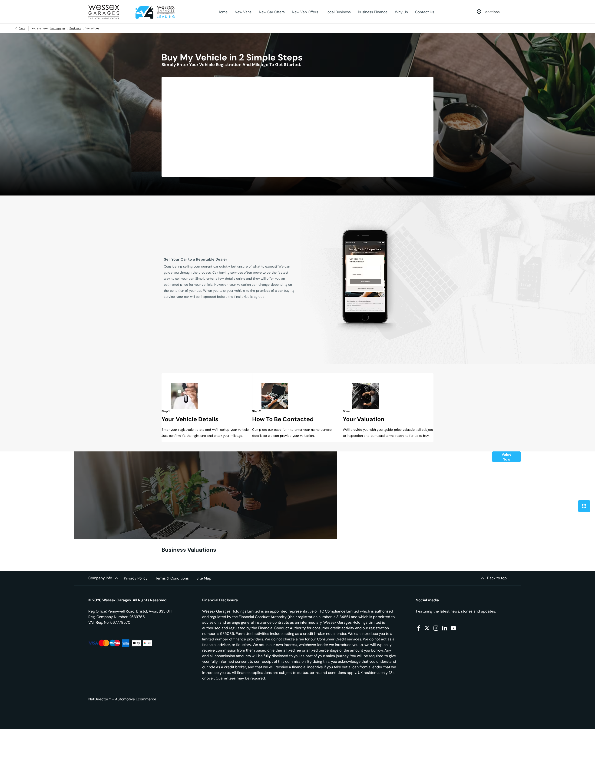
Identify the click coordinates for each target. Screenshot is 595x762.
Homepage (57, 28)
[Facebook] (418, 628)
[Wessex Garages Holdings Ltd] (103, 12)
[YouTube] (453, 628)
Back (22, 28)
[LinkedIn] (444, 628)
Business (75, 28)
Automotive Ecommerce (135, 699)
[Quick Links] (584, 506)
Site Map (203, 578)
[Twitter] (427, 628)
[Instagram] (436, 628)
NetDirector (98, 699)
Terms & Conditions (172, 578)
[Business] (155, 12)
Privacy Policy (136, 578)
